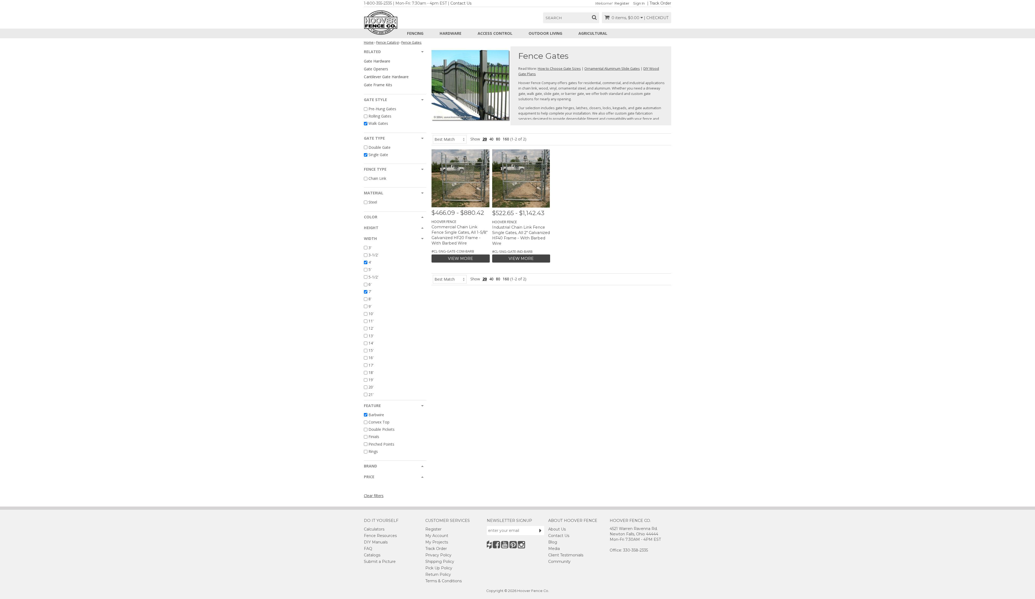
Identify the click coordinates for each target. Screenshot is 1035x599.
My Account (436, 535)
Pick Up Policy (438, 568)
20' (371, 387)
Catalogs (372, 555)
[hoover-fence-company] (489, 544)
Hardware (450, 33)
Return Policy (438, 574)
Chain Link (377, 178)
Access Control (495, 33)
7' (369, 291)
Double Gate (379, 147)
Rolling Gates (379, 116)
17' (371, 365)
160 (506, 139)
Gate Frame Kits (378, 84)
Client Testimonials (565, 555)
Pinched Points (381, 444)
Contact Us (460, 3)
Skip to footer (151, 33)
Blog (552, 542)
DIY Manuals (376, 542)
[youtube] (504, 544)
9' (369, 306)
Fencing (415, 33)
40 (491, 139)
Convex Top (378, 422)
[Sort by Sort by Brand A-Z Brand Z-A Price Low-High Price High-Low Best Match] (450, 139)
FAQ (368, 548)
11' (371, 320)
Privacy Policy (438, 555)
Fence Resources (380, 535)
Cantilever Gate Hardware (386, 76)
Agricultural (592, 33)
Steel (372, 202)
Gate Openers (376, 68)
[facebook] (496, 544)
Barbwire (376, 414)
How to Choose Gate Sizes (559, 68)
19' (371, 379)
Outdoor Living (545, 33)
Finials (373, 436)
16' (371, 357)
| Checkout (656, 17)
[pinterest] (513, 544)
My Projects (436, 542)
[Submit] (540, 530)
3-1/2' (373, 254)
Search (554, 18)
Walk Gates (378, 123)
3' (369, 247)
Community (559, 561)
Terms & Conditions (443, 581)
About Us (557, 529)
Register (622, 3)
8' (369, 299)
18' (371, 372)
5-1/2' (373, 277)
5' (369, 269)
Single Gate (378, 154)
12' (371, 328)
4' (369, 262)
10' (371, 313)
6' (369, 284)
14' (371, 343)
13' (371, 335)
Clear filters (374, 495)
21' (371, 394)
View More (460, 258)
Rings (373, 451)
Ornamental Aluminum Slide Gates (612, 68)
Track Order (660, 3)
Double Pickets (381, 429)
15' (371, 350)
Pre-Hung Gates (382, 108)
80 (498, 139)
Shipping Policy (439, 561)
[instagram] (521, 544)
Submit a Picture (380, 561)
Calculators (374, 529)
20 (484, 139)
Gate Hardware (377, 61)
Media (554, 548)
